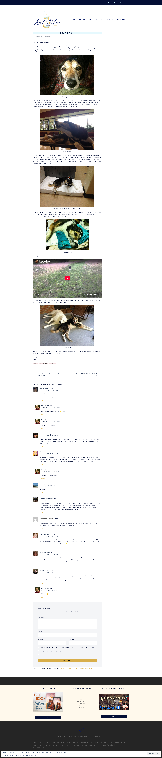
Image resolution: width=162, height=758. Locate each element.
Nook (81, 699)
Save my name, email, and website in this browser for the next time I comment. (68, 647)
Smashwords (81, 703)
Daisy (35, 363)
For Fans (109, 20)
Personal (52, 363)
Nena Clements (45, 552)
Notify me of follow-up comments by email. (55, 651)
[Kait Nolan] (47, 19)
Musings (48, 36)
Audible (81, 705)
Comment (42, 617)
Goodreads (81, 707)
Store (82, 20)
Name (40, 631)
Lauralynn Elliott (46, 498)
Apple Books (81, 695)
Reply (42, 400)
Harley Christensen (47, 452)
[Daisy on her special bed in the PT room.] (67, 186)
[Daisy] (67, 74)
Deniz (42, 484)
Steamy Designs (84, 736)
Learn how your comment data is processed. (77, 668)
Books (91, 20)
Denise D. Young (45, 570)
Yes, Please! (48, 717)
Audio (99, 20)
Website (71, 639)
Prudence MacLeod (46, 534)
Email (40, 639)
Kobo (81, 697)
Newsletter (122, 20)
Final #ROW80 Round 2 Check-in (85, 373)
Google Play (81, 701)
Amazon (81, 692)
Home (74, 20)
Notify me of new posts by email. (51, 654)
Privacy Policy (98, 736)
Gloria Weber (44, 388)
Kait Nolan (43, 363)
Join (114, 716)
